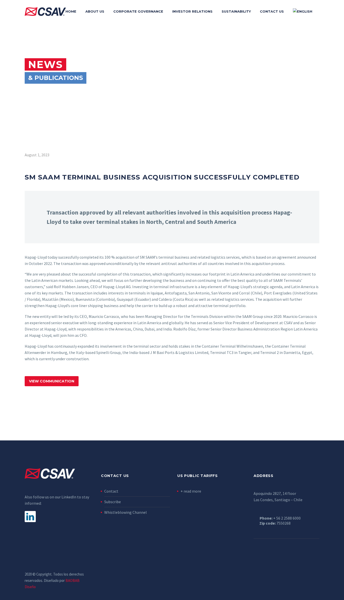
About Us (94, 11)
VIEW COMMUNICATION (51, 381)
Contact (111, 491)
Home (70, 11)
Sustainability (236, 11)
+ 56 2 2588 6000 (287, 518)
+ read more (191, 491)
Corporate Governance (138, 11)
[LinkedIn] (318, 575)
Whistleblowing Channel (125, 512)
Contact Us (272, 11)
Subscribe (112, 501)
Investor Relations (192, 11)
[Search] (322, 11)
